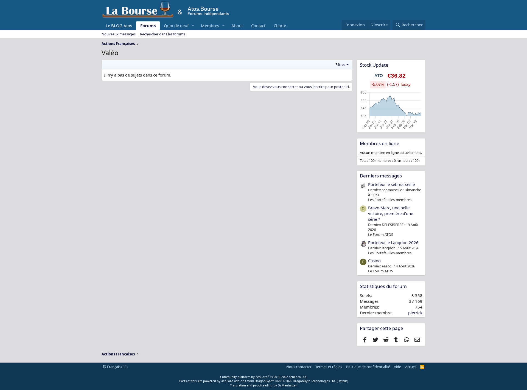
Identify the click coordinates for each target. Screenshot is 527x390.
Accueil (410, 366)
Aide (397, 366)
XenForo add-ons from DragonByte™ (247, 381)
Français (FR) (117, 366)
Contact (258, 25)
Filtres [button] (340, 64)
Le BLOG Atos (119, 25)
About (237, 25)
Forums (148, 25)
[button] (193, 25)
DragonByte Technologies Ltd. (314, 381)
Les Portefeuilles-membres (389, 199)
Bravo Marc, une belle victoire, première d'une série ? (390, 213)
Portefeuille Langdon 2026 (393, 242)
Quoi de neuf (176, 25)
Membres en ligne (379, 143)
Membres (210, 25)
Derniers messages (381, 176)
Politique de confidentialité (368, 366)
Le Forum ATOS (380, 234)
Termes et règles (328, 366)
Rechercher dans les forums (162, 34)
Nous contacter (299, 366)
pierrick (415, 312)
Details (342, 381)
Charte (280, 25)
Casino (374, 260)
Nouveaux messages (119, 34)
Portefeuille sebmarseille (391, 184)
